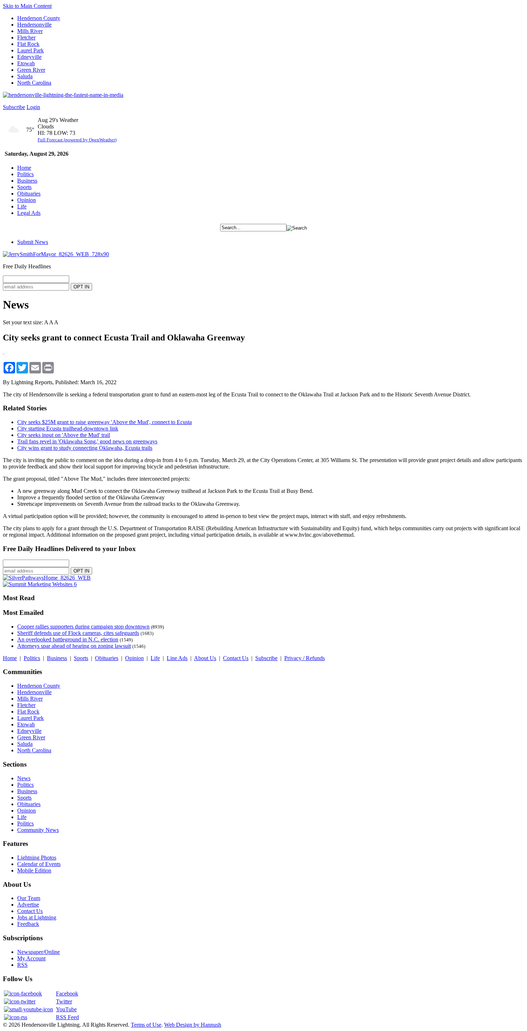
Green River (31, 70)
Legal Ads (29, 213)
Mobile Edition (34, 870)
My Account (31, 958)
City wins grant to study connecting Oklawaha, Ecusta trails (84, 448)
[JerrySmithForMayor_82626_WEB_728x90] (56, 254)
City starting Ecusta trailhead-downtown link (67, 428)
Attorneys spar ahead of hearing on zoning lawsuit (74, 646)
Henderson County (38, 18)
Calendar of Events (39, 864)
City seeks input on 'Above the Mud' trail (63, 435)
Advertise (28, 904)
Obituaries (29, 193)
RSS (22, 965)
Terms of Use (146, 1025)
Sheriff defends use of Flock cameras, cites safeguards (78, 633)
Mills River (30, 31)
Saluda (25, 76)
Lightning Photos (36, 858)
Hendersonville (34, 25)
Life (22, 206)
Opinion (26, 200)
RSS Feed (67, 1017)
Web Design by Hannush (192, 1025)
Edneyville (29, 57)
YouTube (66, 1009)
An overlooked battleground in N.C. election (67, 639)
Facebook (67, 993)
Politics (25, 174)
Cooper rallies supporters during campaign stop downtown (83, 626)
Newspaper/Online (38, 952)
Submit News (32, 242)
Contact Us (235, 658)
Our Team (28, 898)
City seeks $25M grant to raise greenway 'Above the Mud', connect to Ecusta (104, 422)
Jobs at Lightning (36, 917)
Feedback (28, 924)
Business (27, 181)
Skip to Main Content (27, 6)
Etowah (26, 63)
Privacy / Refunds (304, 658)
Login (33, 107)
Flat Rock (28, 44)
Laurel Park (30, 50)
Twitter (64, 1001)
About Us (205, 658)
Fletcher (26, 37)
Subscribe (14, 107)
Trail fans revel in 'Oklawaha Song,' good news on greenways (87, 441)
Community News (38, 830)
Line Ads (177, 658)
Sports (24, 187)
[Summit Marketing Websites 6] (40, 584)
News (23, 778)
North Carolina (34, 83)
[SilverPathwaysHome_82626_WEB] (47, 578)
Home (24, 168)
